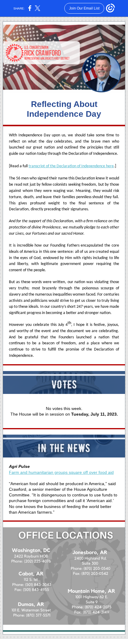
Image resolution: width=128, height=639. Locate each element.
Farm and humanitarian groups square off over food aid (61, 472)
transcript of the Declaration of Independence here (71, 166)
